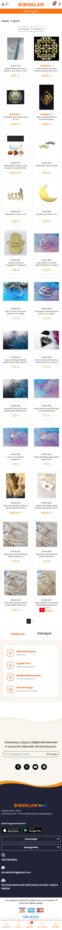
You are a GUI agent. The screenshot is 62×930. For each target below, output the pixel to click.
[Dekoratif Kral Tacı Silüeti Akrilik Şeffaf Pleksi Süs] (46, 583)
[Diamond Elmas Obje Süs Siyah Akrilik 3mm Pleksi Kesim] (46, 340)
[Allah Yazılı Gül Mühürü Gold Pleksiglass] (46, 98)
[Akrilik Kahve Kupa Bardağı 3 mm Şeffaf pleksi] (46, 389)
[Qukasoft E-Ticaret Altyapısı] (31, 917)
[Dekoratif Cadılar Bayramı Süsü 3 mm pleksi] (46, 292)
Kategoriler (31, 847)
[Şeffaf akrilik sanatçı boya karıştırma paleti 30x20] (15, 146)
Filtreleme (25, 29)
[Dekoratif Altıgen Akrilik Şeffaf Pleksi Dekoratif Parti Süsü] (15, 340)
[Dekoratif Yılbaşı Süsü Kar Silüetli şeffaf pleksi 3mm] (15, 389)
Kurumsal (31, 839)
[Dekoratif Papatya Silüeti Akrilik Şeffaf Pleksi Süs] (15, 583)
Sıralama (37, 29)
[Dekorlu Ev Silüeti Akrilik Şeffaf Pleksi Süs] (46, 535)
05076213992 (9, 859)
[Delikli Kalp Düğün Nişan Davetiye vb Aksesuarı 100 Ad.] (46, 486)
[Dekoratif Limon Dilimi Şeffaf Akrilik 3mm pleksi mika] (46, 243)
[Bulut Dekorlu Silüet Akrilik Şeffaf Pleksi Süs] (15, 535)
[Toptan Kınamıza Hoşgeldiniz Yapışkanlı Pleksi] (15, 243)
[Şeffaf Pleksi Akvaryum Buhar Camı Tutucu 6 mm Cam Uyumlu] (15, 49)
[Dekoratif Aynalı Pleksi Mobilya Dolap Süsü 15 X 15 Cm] (46, 49)
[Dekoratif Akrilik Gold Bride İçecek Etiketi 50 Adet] (15, 486)
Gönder (53, 754)
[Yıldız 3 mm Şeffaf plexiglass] (15, 438)
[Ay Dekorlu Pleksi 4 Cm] (46, 195)
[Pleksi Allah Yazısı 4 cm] (15, 195)
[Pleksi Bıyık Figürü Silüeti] (46, 146)
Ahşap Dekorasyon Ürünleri (31, 11)
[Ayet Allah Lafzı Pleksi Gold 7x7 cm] (15, 98)
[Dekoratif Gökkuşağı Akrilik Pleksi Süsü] (46, 438)
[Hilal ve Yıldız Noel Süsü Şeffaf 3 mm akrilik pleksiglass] (15, 292)
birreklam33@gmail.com (16, 872)
